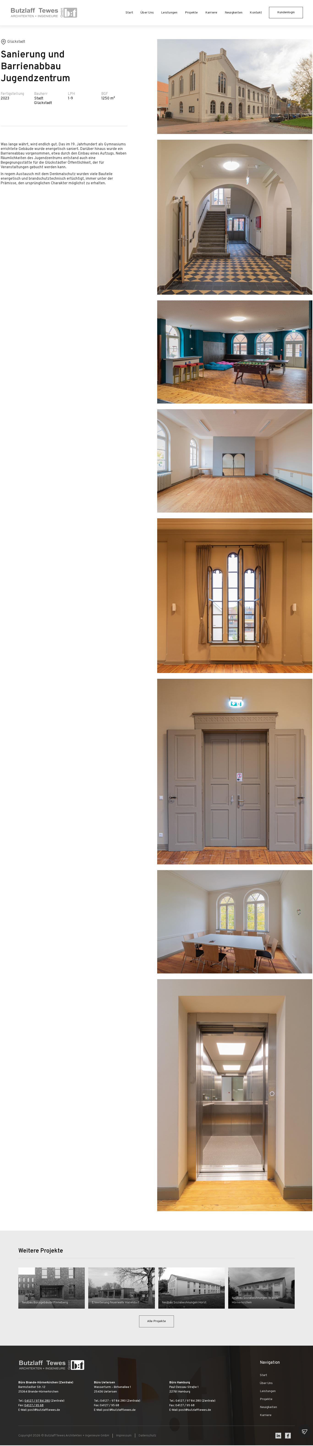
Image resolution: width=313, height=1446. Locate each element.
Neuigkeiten (234, 13)
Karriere (211, 13)
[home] (44, 13)
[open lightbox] (234, 86)
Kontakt (256, 13)
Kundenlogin (286, 12)
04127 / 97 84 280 (37, 1401)
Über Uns (147, 13)
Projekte (191, 13)
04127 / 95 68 (34, 1405)
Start (129, 13)
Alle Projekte (156, 1321)
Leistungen (169, 13)
